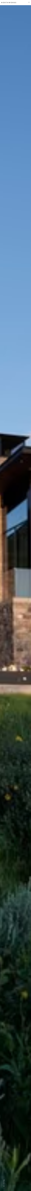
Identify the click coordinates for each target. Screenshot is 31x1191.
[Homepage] (8, 2)
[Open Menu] (29, 3)
